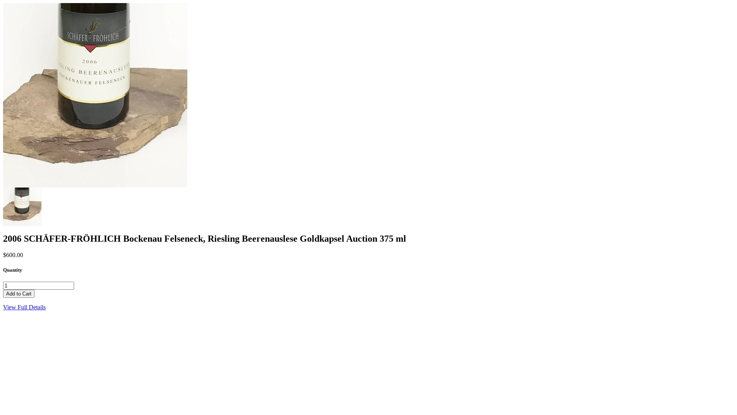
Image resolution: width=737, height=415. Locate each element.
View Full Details (24, 307)
